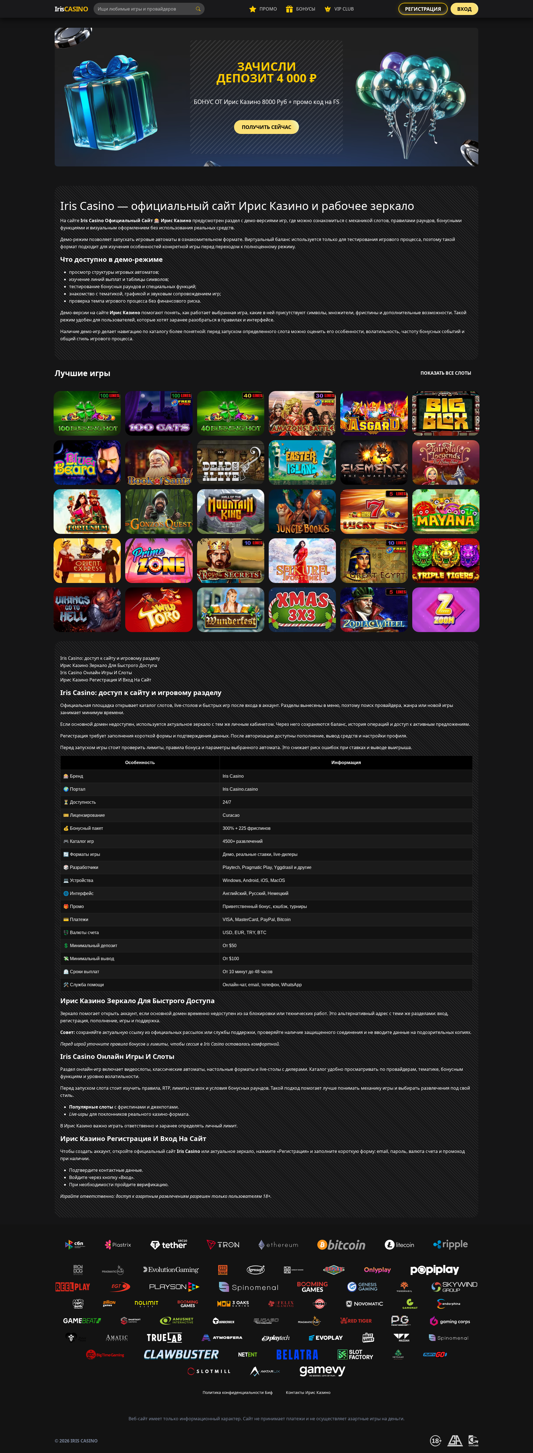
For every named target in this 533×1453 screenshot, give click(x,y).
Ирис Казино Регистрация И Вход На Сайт (105, 680)
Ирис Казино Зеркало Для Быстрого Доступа (108, 665)
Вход (464, 9)
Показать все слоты (446, 373)
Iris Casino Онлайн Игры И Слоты (96, 673)
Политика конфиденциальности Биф (238, 1392)
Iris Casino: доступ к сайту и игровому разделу (110, 658)
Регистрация (423, 9)
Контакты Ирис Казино (308, 1392)
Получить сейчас (266, 127)
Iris (71, 8)
